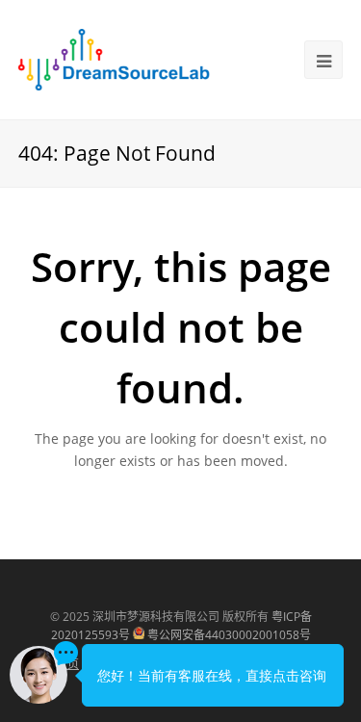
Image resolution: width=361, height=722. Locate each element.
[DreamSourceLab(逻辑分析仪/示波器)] (114, 57)
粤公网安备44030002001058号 (229, 635)
